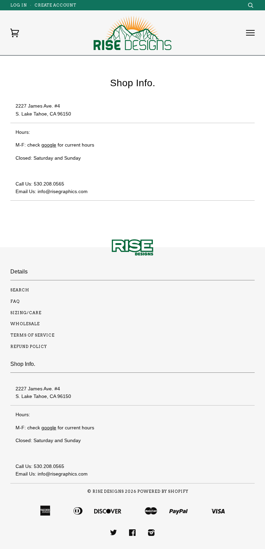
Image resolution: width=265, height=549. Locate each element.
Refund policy (28, 346)
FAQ (15, 301)
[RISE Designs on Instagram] (151, 533)
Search (19, 290)
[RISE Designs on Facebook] (132, 533)
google (48, 145)
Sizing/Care (25, 312)
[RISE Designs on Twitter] (113, 533)
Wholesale (25, 323)
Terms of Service (32, 335)
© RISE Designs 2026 (111, 491)
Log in (18, 5)
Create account (55, 5)
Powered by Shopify (162, 491)
